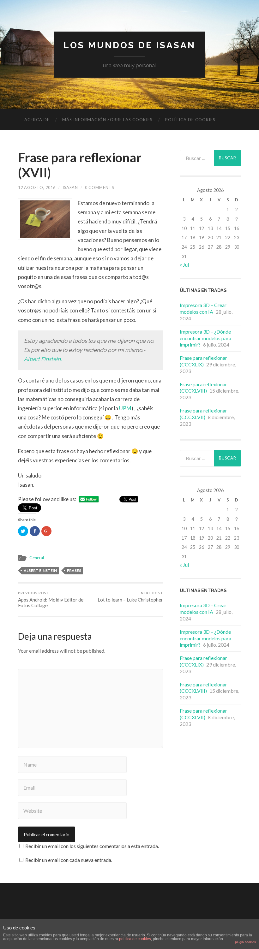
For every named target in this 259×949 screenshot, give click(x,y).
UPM (125, 408)
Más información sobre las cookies (107, 119)
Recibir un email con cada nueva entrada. (68, 860)
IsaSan (70, 187)
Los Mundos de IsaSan (129, 45)
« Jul (184, 265)
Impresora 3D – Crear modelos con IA (203, 308)
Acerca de (37, 119)
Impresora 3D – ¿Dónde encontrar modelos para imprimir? (205, 338)
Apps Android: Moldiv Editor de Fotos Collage (50, 599)
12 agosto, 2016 (37, 187)
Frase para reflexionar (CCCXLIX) (203, 361)
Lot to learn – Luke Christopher (130, 597)
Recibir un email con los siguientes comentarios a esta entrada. (92, 846)
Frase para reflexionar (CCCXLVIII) (203, 387)
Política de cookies (190, 119)
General (36, 557)
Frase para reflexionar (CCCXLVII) (203, 413)
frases (74, 570)
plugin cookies (245, 942)
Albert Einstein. (43, 359)
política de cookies (135, 939)
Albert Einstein (40, 570)
